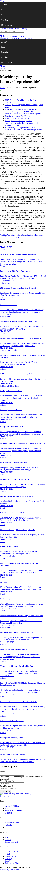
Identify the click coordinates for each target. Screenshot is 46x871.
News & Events (6, 29)
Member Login (18, 36)
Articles (16, 29)
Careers (8, 827)
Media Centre (5, 36)
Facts (3, 10)
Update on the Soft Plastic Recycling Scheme (23, 130)
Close (2, 1)
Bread (7, 808)
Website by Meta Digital (10, 870)
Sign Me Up (5, 791)
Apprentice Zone (12, 823)
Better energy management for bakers (20, 127)
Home (2, 88)
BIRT (7, 837)
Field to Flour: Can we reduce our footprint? (23, 114)
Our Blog (4, 20)
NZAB (8, 840)
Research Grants (11, 842)
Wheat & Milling (12, 806)
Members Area (6, 25)
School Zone (10, 825)
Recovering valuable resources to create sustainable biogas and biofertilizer (21, 110)
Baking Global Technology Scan (18, 121)
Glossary (23, 29)
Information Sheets (12, 863)
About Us (4, 5)
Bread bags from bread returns (17, 118)
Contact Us (4, 68)
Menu (2, 66)
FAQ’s (7, 861)
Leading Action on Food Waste (17, 116)
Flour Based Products (13, 810)
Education (5, 15)
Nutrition (8, 813)
